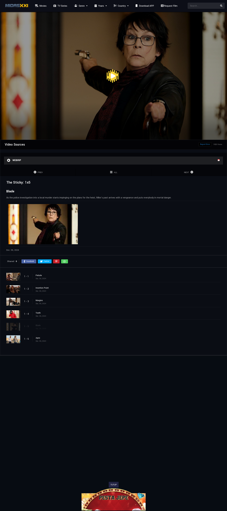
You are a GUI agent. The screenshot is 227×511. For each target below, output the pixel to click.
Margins (39, 300)
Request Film (170, 6)
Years (101, 6)
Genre (81, 6)
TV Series (62, 6)
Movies (42, 6)
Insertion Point (42, 288)
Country (121, 6)
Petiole (39, 275)
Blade (38, 325)
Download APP (146, 6)
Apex (38, 338)
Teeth (38, 313)
